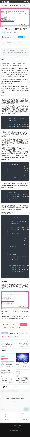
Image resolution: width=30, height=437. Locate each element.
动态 (4, 32)
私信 (26, 37)
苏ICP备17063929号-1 (15, 428)
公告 (21, 5)
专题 (2, 5)
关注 (21, 37)
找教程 (16, 5)
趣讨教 (19, 425)
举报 (24, 419)
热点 (6, 5)
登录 (15, 402)
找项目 (11, 5)
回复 (27, 419)
